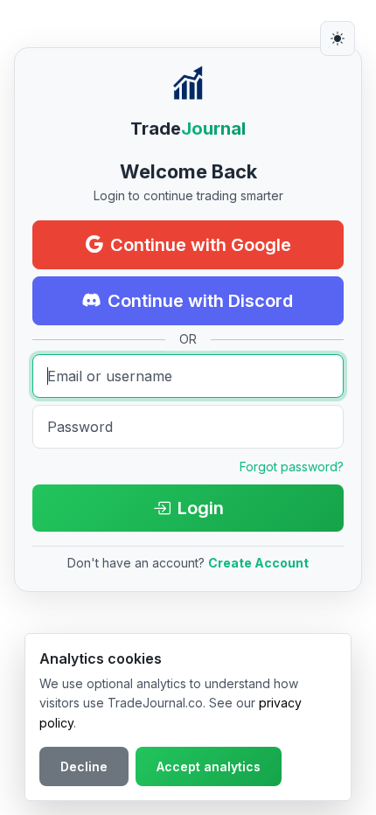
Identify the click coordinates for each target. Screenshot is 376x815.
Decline (84, 766)
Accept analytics (209, 766)
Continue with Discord (200, 300)
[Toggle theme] (337, 38)
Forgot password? (292, 466)
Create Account (258, 562)
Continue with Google (200, 244)
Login (201, 508)
